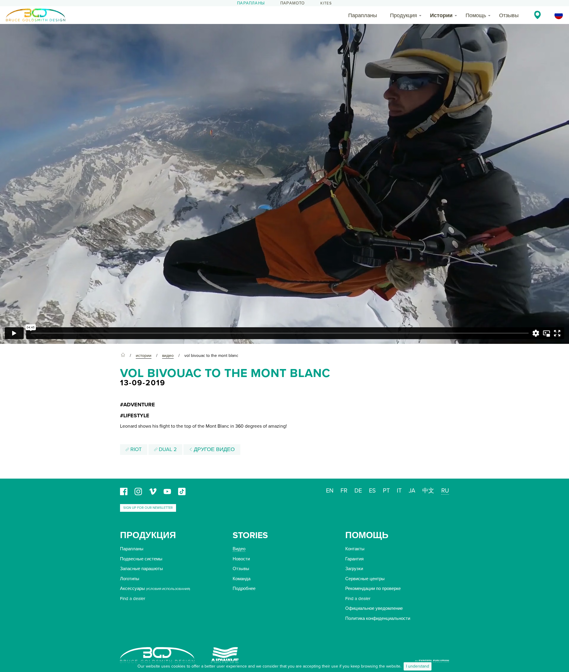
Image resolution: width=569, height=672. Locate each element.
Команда (241, 578)
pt (386, 490)
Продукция (403, 15)
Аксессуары (132, 588)
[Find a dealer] (537, 15)
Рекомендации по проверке (373, 588)
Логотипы (129, 578)
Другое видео (213, 449)
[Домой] (123, 355)
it (399, 490)
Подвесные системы (141, 559)
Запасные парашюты (141, 568)
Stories (250, 535)
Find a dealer (132, 598)
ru (445, 490)
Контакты (355, 548)
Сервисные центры (365, 578)
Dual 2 (167, 449)
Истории (441, 15)
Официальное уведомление (374, 608)
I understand (417, 666)
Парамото (292, 3)
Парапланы (251, 3)
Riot (135, 449)
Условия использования (168, 589)
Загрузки (354, 568)
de (358, 490)
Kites (326, 3)
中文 (428, 490)
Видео (239, 548)
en (329, 490)
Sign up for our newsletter (148, 508)
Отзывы (509, 15)
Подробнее (244, 588)
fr (344, 490)
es (372, 490)
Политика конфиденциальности (377, 618)
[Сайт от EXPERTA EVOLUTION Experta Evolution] (432, 659)
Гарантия (354, 559)
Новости (241, 559)
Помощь (476, 15)
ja (412, 490)
